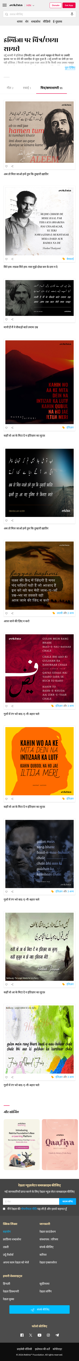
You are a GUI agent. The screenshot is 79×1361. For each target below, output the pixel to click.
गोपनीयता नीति (29, 1208)
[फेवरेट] (6, 166)
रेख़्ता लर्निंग (46, 1291)
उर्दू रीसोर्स (8, 1254)
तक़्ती (6, 1246)
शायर (20, 21)
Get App (69, 5)
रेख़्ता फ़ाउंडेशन (48, 1231)
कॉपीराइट (57, 1349)
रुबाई (27, 88)
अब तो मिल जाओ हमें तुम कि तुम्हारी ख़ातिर (26, 174)
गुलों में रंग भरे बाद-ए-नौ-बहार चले (21, 714)
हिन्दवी (6, 1283)
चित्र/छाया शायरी (51, 88)
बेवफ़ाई (70, 258)
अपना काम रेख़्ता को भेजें (16, 1262)
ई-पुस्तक (57, 21)
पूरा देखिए (70, 67)
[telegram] (57, 1335)
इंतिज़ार (70, 427)
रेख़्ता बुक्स (8, 1299)
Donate (55, 5)
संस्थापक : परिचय (49, 1239)
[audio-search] (72, 14)
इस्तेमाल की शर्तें (42, 1349)
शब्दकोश (35, 21)
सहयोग (7, 1231)
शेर (26, 21)
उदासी (60, 612)
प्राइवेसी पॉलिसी (24, 1349)
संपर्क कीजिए (46, 1246)
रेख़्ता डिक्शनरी (11, 1291)
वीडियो (46, 21)
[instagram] (48, 1335)
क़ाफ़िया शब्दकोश (12, 1239)
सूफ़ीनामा (44, 1283)
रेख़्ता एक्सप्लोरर (48, 1262)
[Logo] (16, 5)
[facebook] (22, 1335)
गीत (10, 88)
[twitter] (31, 1335)
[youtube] (39, 1335)
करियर (43, 1254)
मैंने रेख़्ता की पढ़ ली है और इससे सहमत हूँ (37, 1208)
